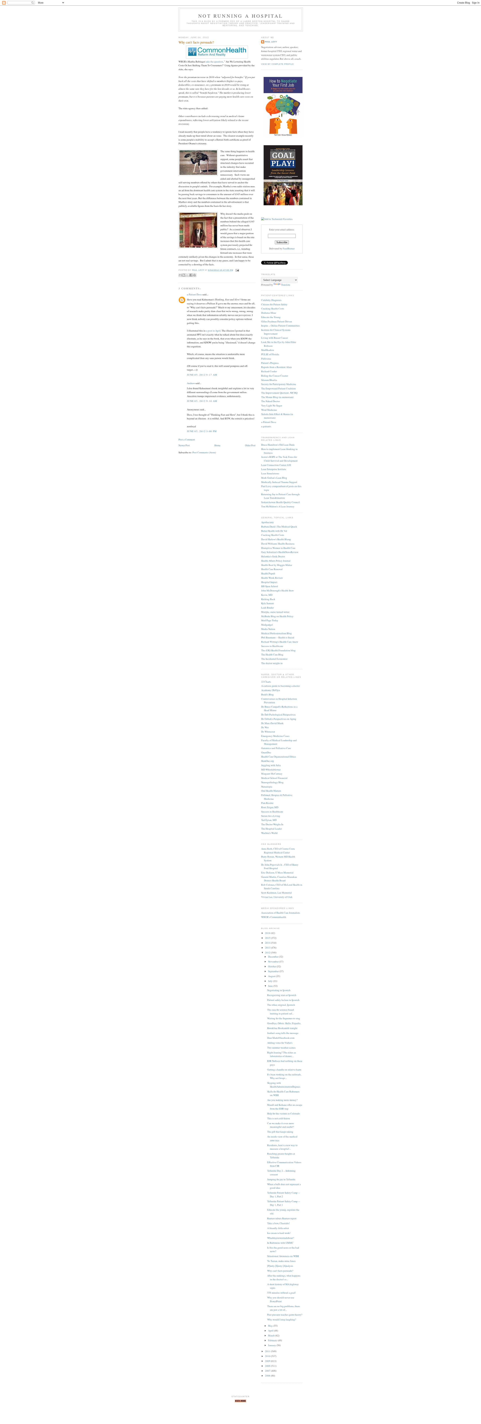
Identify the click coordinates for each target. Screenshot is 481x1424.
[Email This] (180, 275)
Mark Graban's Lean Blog (274, 477)
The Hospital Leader (271, 828)
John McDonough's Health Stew (277, 590)
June (270, 986)
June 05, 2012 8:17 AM (202, 374)
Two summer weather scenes (281, 1047)
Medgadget (267, 624)
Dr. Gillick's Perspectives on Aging (278, 719)
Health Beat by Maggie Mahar (276, 565)
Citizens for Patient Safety (274, 304)
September (273, 971)
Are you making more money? (282, 1100)
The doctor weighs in (272, 663)
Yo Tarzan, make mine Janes (281, 1261)
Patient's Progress (270, 363)
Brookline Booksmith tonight (282, 1028)
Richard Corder (269, 371)
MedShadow (267, 350)
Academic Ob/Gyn (270, 690)
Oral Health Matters (271, 790)
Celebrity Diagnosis (271, 300)
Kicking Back (268, 599)
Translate (285, 284)
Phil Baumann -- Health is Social (277, 637)
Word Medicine (269, 409)
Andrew (191, 383)
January (272, 1345)
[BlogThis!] (184, 275)
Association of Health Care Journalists (280, 912)
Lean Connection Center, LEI (276, 465)
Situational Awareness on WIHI (283, 1256)
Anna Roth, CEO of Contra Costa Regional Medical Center (278, 850)
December (273, 956)
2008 (268, 1366)
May (270, 1325)
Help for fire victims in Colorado (283, 1113)
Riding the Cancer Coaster (274, 375)
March (271, 1335)
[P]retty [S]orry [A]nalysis (280, 1266)
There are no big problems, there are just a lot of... (283, 1308)
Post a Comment (186, 439)
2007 (268, 1370)
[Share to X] (187, 275)
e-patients (266, 426)
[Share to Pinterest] (194, 275)
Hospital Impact (269, 582)
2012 (268, 952)
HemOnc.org (267, 761)
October (272, 966)
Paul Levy (271, 42)
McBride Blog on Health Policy (277, 616)
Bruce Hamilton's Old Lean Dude (278, 444)
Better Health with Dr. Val (274, 531)
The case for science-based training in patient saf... (280, 1011)
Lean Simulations (270, 473)
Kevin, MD (266, 595)
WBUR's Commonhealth (273, 917)
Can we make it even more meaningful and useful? (280, 1125)
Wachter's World (269, 833)
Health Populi (268, 573)
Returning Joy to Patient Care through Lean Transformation (280, 496)
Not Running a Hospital (240, 16)
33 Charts (266, 681)
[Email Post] (237, 270)
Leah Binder (267, 607)
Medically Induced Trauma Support (279, 482)
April (271, 1330)
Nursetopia (266, 786)
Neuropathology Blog (272, 782)
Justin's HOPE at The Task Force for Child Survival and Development (279, 458)
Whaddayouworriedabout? (280, 1238)
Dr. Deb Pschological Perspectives (278, 714)
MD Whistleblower (271, 769)
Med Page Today (269, 620)
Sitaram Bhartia (269, 380)
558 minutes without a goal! (281, 1292)
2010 (268, 1356)
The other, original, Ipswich (281, 1005)
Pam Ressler (267, 803)
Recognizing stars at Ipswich (281, 995)
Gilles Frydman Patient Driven (276, 321)
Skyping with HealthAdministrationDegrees (283, 1084)
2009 (268, 1361)
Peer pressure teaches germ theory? (284, 1314)
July (270, 981)
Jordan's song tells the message (282, 1033)
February (273, 1340)
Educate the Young (271, 317)
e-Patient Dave (194, 294)
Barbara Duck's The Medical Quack (279, 526)
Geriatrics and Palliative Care (276, 748)
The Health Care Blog (272, 654)
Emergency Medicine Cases (275, 736)
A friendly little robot (278, 1228)
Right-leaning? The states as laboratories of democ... (281, 1054)
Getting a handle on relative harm (284, 1069)
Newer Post (184, 445)
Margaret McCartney (271, 773)
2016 (268, 933)
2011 (268, 1351)
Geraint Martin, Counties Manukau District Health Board (279, 878)
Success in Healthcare (272, 646)
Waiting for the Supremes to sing (283, 1018)
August (272, 976)
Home (217, 445)
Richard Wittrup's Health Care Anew (279, 641)
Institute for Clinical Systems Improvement (275, 331)
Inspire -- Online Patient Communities (280, 325)
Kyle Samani (267, 603)
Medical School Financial (274, 778)
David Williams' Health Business (277, 543)
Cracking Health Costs (272, 308)
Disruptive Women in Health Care (278, 548)
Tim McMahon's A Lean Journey (277, 506)
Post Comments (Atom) (204, 452)
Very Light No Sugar (271, 405)
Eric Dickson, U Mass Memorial (277, 872)
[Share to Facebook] (191, 275)
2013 (268, 947)
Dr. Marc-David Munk (272, 723)
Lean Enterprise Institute (273, 469)
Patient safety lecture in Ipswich (283, 1000)
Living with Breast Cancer (274, 337)
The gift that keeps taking (280, 1131)
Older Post (250, 445)
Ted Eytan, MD (269, 820)
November (273, 961)
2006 (268, 1375)
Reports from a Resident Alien (276, 367)
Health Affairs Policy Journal (275, 560)
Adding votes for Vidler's (279, 1042)
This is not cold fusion (278, 1118)
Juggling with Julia (271, 765)
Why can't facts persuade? (280, 1270)
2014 (268, 942)
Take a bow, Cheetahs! (278, 1223)
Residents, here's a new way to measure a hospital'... (282, 1147)
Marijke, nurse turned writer (275, 612)
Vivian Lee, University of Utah (276, 897)
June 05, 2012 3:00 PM (202, 431)
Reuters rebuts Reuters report (281, 1218)
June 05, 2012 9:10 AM (202, 401)
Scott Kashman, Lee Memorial (276, 892)
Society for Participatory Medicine (278, 384)
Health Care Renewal (272, 569)
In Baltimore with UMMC (280, 1242)
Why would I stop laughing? (281, 1319)
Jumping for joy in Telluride (281, 1179)
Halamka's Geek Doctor (273, 556)
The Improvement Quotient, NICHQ (279, 392)
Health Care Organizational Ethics (278, 756)
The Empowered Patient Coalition (278, 388)
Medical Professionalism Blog (276, 633)
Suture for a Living (270, 816)
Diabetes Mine (268, 312)
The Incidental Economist (274, 658)
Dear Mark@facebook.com (280, 1038)
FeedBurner (289, 248)
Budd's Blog (267, 694)
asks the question (214, 61)
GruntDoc (266, 752)
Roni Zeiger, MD (269, 807)
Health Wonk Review (272, 577)
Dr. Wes (265, 727)
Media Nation (268, 629)
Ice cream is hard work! (278, 1233)
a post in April (213, 330)
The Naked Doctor (270, 401)
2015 (268, 938)
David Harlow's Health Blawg (276, 539)
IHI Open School (269, 586)
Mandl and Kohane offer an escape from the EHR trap (284, 1106)
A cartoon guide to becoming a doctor (280, 686)
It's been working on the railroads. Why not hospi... (284, 1076)
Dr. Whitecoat (268, 731)
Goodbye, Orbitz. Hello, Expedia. (284, 1023)
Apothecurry (267, 522)
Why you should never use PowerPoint (280, 1299)
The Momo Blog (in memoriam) (277, 397)
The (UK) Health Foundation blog (278, 650)
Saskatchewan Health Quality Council (280, 502)
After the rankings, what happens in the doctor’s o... (283, 1277)
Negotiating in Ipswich (278, 990)
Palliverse (266, 358)
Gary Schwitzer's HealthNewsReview (279, 552)
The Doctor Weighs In (272, 824)
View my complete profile (277, 64)
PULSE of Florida (270, 354)
